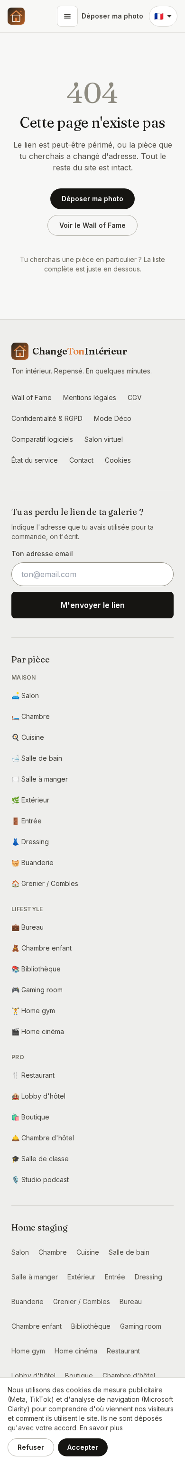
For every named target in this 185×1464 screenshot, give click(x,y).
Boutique (30, 1117)
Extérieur (30, 800)
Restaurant (33, 1075)
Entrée (26, 821)
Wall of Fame (31, 397)
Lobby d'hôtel (38, 1096)
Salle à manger (39, 779)
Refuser (31, 1447)
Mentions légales (89, 397)
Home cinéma (37, 1031)
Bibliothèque (36, 969)
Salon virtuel (103, 439)
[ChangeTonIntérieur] (16, 16)
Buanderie (32, 862)
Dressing (30, 842)
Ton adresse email (42, 554)
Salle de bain (36, 758)
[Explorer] (67, 16)
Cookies (118, 460)
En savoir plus (101, 1428)
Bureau (27, 927)
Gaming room (37, 990)
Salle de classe (40, 1159)
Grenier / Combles (44, 883)
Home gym (33, 1011)
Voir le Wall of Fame (92, 225)
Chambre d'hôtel (42, 1138)
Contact (81, 460)
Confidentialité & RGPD (47, 418)
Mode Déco (112, 418)
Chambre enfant (41, 948)
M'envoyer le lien (93, 605)
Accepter (82, 1447)
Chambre (30, 716)
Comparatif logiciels (42, 439)
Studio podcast (40, 1179)
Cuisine (27, 737)
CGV (135, 397)
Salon (25, 695)
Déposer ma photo (112, 16)
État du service (34, 460)
